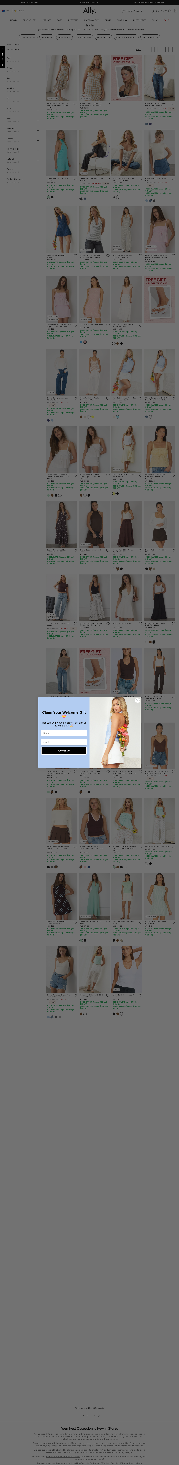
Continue (64, 750)
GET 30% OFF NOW (2, 57)
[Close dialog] (137, 700)
